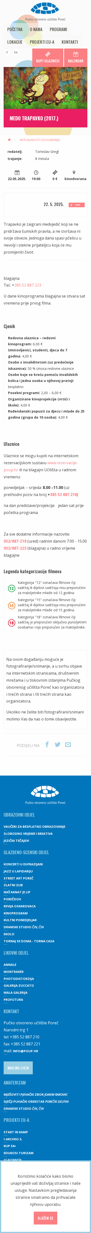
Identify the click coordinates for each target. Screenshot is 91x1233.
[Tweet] (57, 745)
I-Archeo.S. (13, 1139)
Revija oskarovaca (20, 906)
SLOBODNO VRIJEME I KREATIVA (28, 833)
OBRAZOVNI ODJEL (19, 814)
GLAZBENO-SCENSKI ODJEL (26, 852)
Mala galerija (15, 992)
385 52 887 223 (27, 285)
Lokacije (15, 42)
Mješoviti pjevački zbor (36, 1094)
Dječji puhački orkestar (36, 1101)
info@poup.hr (25, 1051)
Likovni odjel (16, 953)
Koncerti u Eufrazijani (23, 864)
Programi (58, 29)
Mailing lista (18, 1067)
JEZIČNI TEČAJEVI (16, 840)
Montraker (14, 971)
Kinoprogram (16, 913)
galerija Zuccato (19, 985)
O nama (36, 29)
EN (15, 52)
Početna (15, 29)
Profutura (13, 999)
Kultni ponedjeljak (20, 920)
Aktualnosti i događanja (40, 140)
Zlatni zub (13, 885)
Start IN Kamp (16, 1132)
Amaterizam (15, 1082)
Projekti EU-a (42, 42)
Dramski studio (24, 927)
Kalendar (75, 60)
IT (7, 52)
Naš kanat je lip (17, 892)
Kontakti (70, 42)
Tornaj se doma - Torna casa (29, 941)
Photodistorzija (19, 978)
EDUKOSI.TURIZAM (18, 1153)
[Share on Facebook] (47, 745)
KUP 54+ (10, 1146)
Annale (10, 964)
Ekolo (9, 934)
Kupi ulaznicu (47, 60)
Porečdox (12, 899)
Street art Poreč (18, 878)
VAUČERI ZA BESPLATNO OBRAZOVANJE (34, 826)
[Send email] (68, 745)
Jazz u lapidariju (18, 871)
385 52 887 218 (63, 494)
